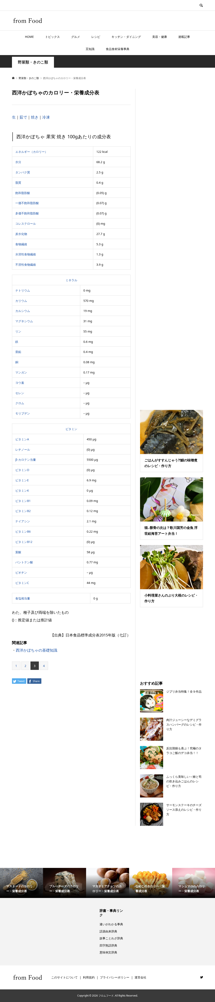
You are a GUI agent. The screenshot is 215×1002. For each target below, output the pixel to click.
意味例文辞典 (108, 952)
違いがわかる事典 (111, 924)
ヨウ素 (19, 383)
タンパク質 (22, 172)
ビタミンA (22, 439)
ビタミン (71, 429)
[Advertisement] (171, 244)
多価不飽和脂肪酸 (27, 213)
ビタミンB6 (23, 531)
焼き (34, 117)
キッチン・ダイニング (126, 37)
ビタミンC (22, 583)
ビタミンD (22, 470)
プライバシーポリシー (114, 977)
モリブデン (22, 413)
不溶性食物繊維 (25, 265)
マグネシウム (24, 321)
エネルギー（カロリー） (31, 152)
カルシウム (22, 311)
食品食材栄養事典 (117, 49)
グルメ (75, 37)
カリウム (21, 301)
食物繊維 (21, 244)
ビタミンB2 (23, 511)
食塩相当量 (22, 598)
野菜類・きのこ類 (33, 62)
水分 (18, 162)
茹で (23, 117)
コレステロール (25, 224)
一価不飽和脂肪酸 (27, 203)
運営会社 (140, 977)
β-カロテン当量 (25, 460)
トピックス (52, 37)
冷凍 (46, 117)
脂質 (18, 183)
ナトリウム (22, 290)
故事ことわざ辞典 (111, 938)
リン (18, 331)
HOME (29, 37)
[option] (21, 883)
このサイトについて (64, 977)
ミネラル (71, 280)
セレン (19, 393)
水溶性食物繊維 (25, 254)
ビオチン (21, 572)
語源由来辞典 (108, 931)
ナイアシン (22, 521)
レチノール (22, 449)
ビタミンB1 (23, 501)
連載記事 (184, 37)
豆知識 (90, 49)
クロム (19, 403)
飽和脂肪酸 (22, 193)
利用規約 (89, 977)
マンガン (21, 372)
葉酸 (18, 552)
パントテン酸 (24, 562)
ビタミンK (22, 490)
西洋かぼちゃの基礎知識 (36, 650)
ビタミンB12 (23, 542)
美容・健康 (159, 37)
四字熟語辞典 (108, 945)
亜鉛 (18, 352)
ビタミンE (22, 480)
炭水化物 (21, 234)
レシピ (95, 37)
